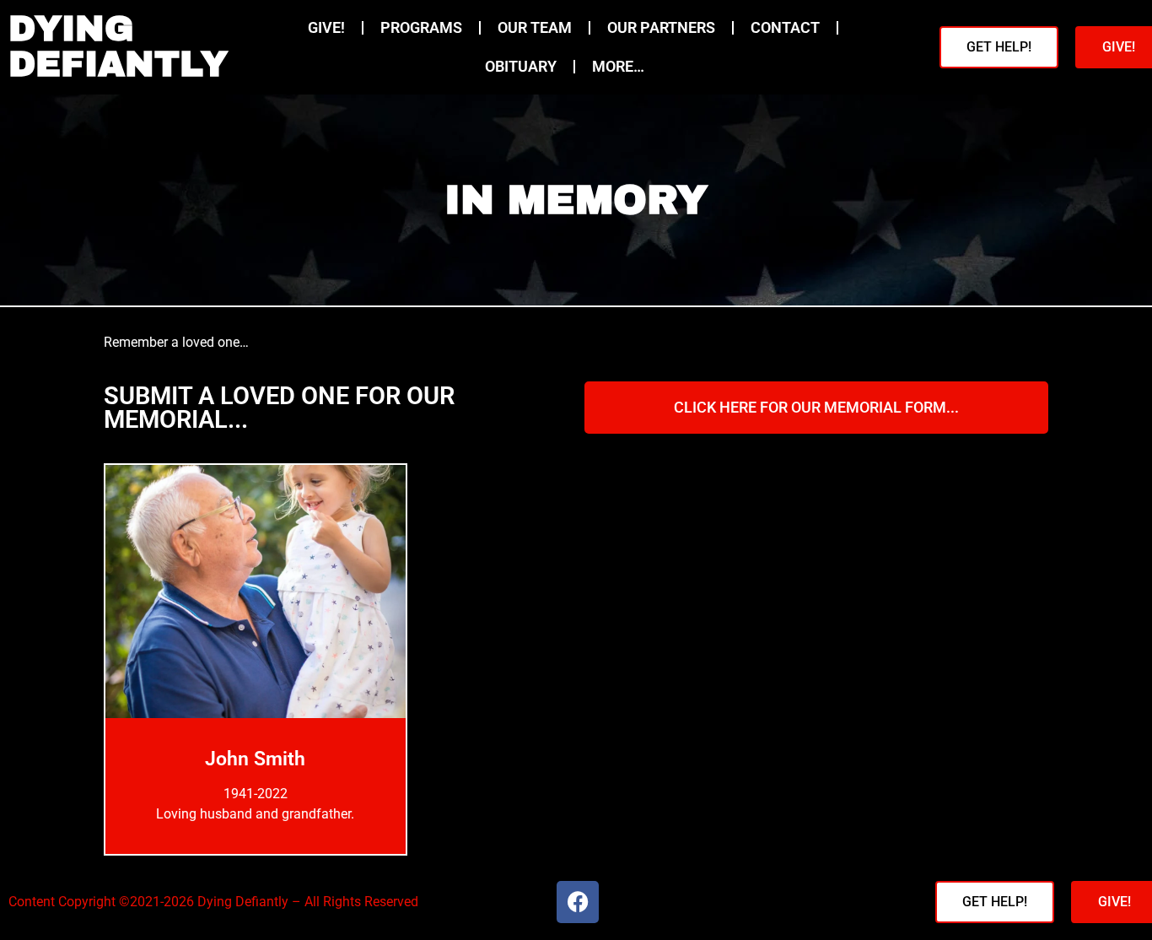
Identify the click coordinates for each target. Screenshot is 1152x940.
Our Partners (661, 27)
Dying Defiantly (118, 46)
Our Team (535, 27)
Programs (421, 27)
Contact (785, 27)
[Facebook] (578, 902)
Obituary (521, 66)
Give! (326, 27)
